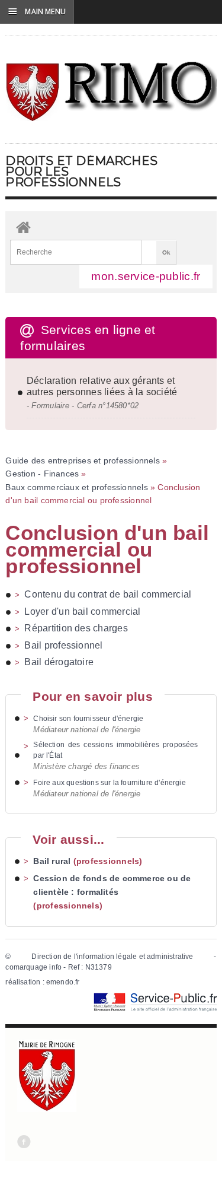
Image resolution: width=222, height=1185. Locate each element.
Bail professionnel (63, 645)
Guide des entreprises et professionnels (82, 460)
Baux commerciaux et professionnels (76, 487)
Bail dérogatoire (59, 662)
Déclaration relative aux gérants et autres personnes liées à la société (102, 386)
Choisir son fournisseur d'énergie (88, 718)
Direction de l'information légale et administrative (112, 956)
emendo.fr (63, 982)
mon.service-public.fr (145, 276)
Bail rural (51, 861)
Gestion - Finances (42, 473)
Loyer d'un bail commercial (82, 611)
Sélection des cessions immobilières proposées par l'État (115, 750)
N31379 (98, 967)
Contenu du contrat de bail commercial (107, 594)
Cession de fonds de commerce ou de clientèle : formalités (112, 885)
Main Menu (37, 11)
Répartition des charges (76, 628)
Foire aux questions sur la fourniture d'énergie (109, 783)
